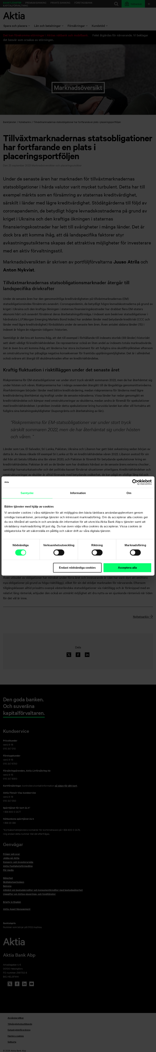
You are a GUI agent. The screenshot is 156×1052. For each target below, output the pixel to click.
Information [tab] (78, 493)
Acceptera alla (127, 567)
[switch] (58, 552)
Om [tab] (129, 493)
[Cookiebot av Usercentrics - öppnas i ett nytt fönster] (135, 482)
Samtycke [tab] (27, 493)
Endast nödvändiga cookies (77, 567)
